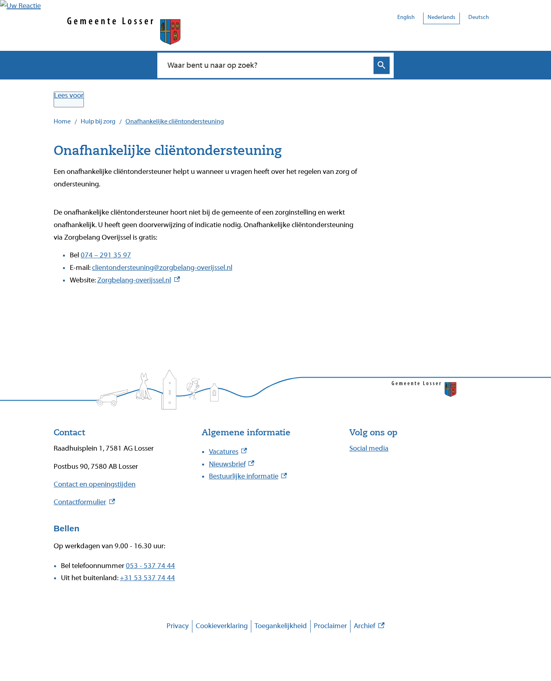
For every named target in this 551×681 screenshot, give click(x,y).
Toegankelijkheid (281, 626)
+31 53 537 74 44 (147, 578)
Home (62, 121)
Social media (368, 448)
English (406, 17)
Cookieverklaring (222, 626)
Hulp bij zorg (98, 121)
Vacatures (228, 451)
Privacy (178, 626)
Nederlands (441, 17)
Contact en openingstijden (95, 484)
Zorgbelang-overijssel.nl (138, 280)
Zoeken (382, 65)
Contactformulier (84, 502)
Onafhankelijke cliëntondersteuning (174, 121)
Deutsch (478, 17)
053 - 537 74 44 (150, 566)
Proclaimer (330, 626)
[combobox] (266, 64)
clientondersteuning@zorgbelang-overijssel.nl (162, 267)
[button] (20, 6)
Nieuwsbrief (232, 464)
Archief (369, 627)
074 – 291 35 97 (106, 255)
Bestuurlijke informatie (248, 476)
